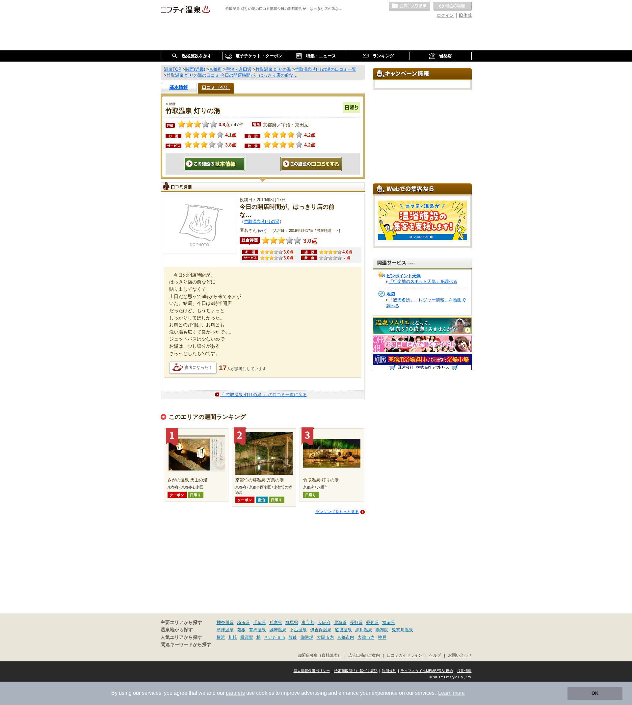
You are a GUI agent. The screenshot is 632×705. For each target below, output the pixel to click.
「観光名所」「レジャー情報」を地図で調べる (426, 302)
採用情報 (464, 671)
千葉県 (259, 622)
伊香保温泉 (320, 629)
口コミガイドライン (404, 655)
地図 (390, 293)
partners (235, 693)
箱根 (241, 629)
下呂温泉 (298, 629)
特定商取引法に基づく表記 (356, 671)
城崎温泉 (277, 629)
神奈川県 (225, 622)
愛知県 (372, 622)
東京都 (308, 622)
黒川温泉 (363, 629)
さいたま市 (274, 637)
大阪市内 (325, 637)
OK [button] (595, 693)
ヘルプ (435, 655)
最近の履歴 (453, 6)
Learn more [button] (451, 693)
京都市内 (345, 637)
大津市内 (366, 637)
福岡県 (388, 622)
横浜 (221, 637)
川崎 (232, 637)
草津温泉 (225, 629)
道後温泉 (343, 629)
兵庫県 (275, 622)
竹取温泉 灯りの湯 (261, 221)
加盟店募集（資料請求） (319, 655)
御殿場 (307, 637)
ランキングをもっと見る (337, 511)
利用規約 (389, 671)
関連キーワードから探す (186, 644)
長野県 (356, 622)
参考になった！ (198, 367)
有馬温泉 (257, 629)
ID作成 (465, 15)
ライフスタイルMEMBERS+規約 (427, 671)
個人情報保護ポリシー (312, 671)
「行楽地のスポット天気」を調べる (423, 281)
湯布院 (382, 629)
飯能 (293, 637)
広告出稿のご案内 (364, 655)
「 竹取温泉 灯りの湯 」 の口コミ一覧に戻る (263, 394)
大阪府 (324, 622)
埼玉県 (243, 622)
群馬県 (291, 622)
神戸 (382, 637)
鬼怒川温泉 (402, 629)
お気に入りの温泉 (409, 6)
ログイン (445, 15)
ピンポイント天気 (403, 275)
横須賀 (246, 637)
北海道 (340, 622)
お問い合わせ (460, 655)
